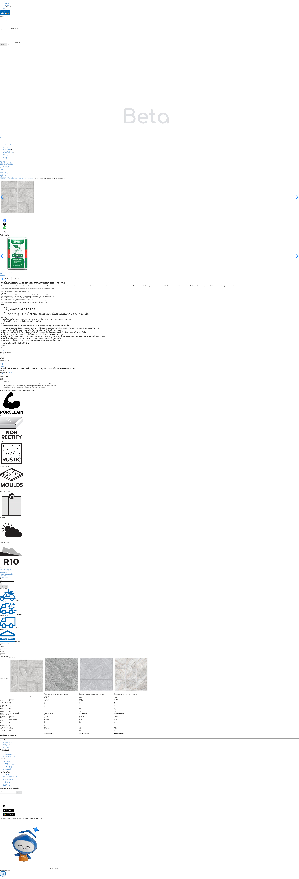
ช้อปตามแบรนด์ (7, 149)
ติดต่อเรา (5, 784)
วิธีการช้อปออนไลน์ (7, 742)
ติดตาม (19, 792)
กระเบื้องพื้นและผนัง (13, 178)
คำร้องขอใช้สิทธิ (7, 769)
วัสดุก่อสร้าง (3, 175)
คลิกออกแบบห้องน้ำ (4, 571)
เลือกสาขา (17, 42)
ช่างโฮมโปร (6, 155)
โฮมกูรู (4, 154)
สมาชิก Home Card (7, 753)
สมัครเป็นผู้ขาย (8, 3)
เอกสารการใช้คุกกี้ (7, 767)
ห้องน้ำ (1, 169)
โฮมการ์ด (6, 1)
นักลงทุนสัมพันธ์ (7, 778)
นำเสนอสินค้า (6, 782)
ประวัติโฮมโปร (6, 775)
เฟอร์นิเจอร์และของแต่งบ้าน (6, 164)
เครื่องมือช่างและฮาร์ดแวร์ (6, 177)
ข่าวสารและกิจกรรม (8, 779)
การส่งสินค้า (6, 763)
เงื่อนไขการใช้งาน (7, 761)
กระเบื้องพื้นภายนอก (29, 178)
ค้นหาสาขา (7, 5)
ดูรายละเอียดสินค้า (49, 733)
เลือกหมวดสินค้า (9, 145)
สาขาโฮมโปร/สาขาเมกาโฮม (10, 776)
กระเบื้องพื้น (21, 178)
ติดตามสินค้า (6, 747)
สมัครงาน (5, 781)
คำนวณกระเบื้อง (4, 572)
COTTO (2, 366)
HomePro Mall (6, 151)
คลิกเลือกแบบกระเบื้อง (5, 569)
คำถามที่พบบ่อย (6, 744)
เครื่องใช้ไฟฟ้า (3, 161)
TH (4, 8)
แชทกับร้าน (3, 364)
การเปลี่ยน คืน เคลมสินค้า (9, 745)
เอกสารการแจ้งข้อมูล (8, 766)
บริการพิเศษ (6, 159)
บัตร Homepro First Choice (9, 756)
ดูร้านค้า (2, 363)
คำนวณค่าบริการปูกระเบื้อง (6, 574)
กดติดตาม (9, 352)
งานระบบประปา (4, 171)
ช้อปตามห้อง (6, 148)
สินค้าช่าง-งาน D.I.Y (8, 152)
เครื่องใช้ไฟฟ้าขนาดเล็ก (6, 163)
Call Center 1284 (7, 785)
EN (5, 8)
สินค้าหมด (4, 586)
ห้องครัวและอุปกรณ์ (4, 172)
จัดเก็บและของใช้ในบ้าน (6, 167)
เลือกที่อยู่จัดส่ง (13, 28)
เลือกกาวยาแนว (4, 577)
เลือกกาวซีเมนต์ (4, 575)
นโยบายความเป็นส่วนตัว (9, 764)
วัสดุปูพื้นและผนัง (4, 174)
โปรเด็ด (5, 157)
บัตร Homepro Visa (7, 754)
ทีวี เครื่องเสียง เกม (4, 166)
